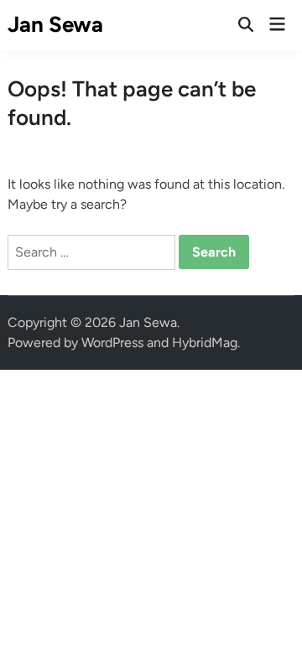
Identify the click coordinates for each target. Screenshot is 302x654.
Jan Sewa (55, 24)
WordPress (112, 342)
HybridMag (204, 342)
